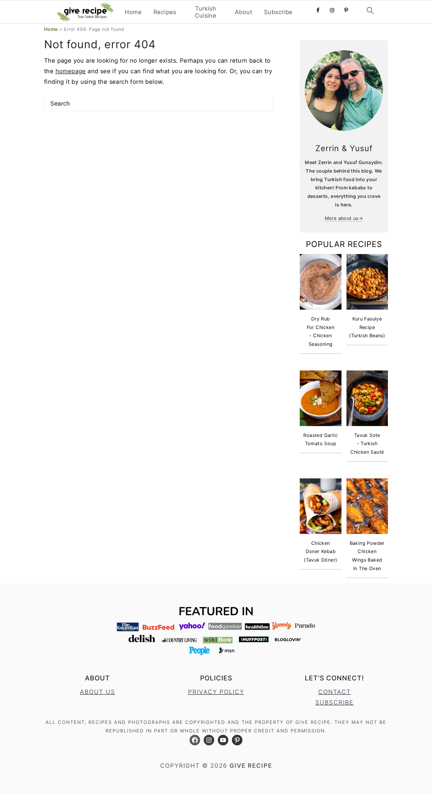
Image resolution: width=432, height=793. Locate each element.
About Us (97, 691)
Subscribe (278, 12)
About (243, 12)
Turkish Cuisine (206, 12)
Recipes (164, 12)
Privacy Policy (216, 691)
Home (133, 12)
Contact (334, 691)
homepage (71, 71)
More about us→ (344, 218)
